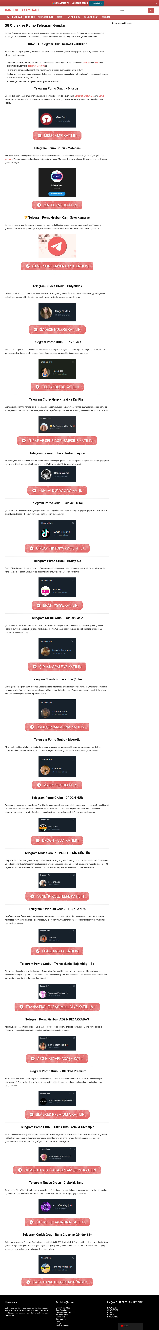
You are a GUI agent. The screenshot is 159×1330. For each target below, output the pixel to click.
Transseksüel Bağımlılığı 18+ (74, 964)
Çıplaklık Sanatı (74, 1182)
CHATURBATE (112, 1310)
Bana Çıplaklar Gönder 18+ (73, 1235)
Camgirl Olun (91, 17)
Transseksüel (45, 17)
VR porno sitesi (62, 1315)
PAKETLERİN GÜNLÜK (74, 853)
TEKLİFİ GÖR (96, 3)
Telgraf (106, 17)
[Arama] (151, 10)
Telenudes (74, 342)
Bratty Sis (74, 561)
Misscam (74, 88)
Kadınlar (17, 17)
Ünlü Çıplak (74, 679)
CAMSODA (111, 1315)
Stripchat (79, 96)
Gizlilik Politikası (62, 1326)
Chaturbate (89, 96)
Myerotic (74, 739)
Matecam (74, 148)
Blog (58, 1321)
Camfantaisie (61, 1310)
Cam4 (101, 96)
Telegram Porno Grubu (65, 1312)
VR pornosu (74, 17)
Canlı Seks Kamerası (76, 217)
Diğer (59, 17)
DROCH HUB (74, 798)
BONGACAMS (112, 1317)
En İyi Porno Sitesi (63, 1308)
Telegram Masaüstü (36, 66)
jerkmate (9, 159)
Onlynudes (74, 286)
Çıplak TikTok (74, 503)
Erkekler (30, 17)
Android (86, 62)
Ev (8, 17)
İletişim (59, 1324)
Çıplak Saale (74, 618)
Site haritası (61, 1319)
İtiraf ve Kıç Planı (73, 399)
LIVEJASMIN (112, 1308)
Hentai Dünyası (74, 453)
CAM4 (109, 1312)
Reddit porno (61, 1317)
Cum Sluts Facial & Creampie (74, 1127)
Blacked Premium (74, 1071)
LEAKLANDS (77, 909)
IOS (96, 62)
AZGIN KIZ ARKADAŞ (74, 1019)
